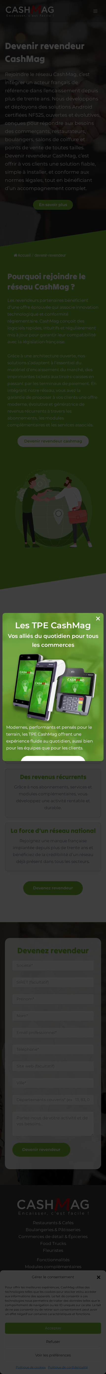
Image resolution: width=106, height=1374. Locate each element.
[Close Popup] (98, 619)
